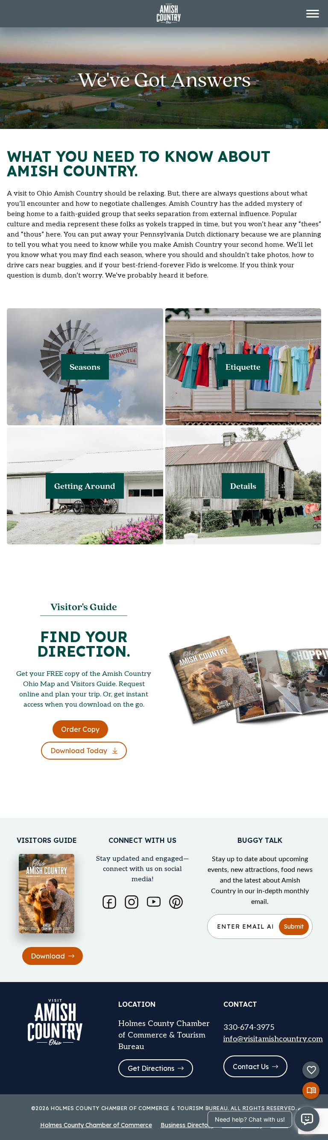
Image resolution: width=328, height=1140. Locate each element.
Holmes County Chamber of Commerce (96, 1125)
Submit (294, 926)
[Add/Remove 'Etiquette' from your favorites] (182, 321)
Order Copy (80, 729)
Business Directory (187, 1125)
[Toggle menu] (312, 14)
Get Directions (151, 1068)
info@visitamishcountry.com (273, 1039)
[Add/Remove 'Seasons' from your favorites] (23, 321)
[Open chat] (307, 1119)
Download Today (79, 750)
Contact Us (251, 1066)
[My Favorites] (310, 1070)
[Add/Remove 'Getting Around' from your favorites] (23, 441)
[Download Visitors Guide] (310, 1090)
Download (48, 956)
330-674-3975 (249, 1027)
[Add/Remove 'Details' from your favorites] (182, 441)
